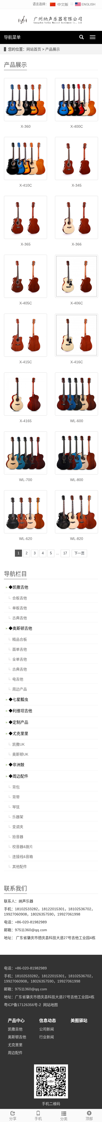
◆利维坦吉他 (20, 710)
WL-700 (25, 480)
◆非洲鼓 (16, 764)
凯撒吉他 (15, 1029)
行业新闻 (46, 1037)
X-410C (25, 185)
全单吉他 (19, 659)
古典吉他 (19, 618)
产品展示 (52, 49)
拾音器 (17, 837)
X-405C (25, 303)
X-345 (77, 185)
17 (65, 553)
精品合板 (19, 639)
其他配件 (19, 866)
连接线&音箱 (22, 857)
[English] (85, 4)
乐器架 (17, 817)
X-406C (76, 303)
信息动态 (47, 1020)
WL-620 (25, 539)
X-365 (26, 244)
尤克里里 (15, 1045)
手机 (38, 1119)
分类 (63, 1119)
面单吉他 (19, 649)
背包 (16, 787)
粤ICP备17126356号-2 (22, 1005)
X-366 (77, 244)
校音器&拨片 (22, 847)
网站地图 (50, 1005)
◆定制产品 (18, 722)
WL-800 (76, 480)
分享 (12, 1119)
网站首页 (33, 49)
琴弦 (16, 807)
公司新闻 (46, 1029)
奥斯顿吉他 (17, 1037)
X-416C (76, 362)
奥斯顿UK (20, 754)
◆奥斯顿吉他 (20, 628)
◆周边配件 (18, 776)
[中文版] (59, 4)
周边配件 (15, 1053)
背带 (16, 797)
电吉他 (17, 679)
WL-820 (76, 539)
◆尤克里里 (18, 733)
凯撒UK (18, 744)
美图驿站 (79, 1020)
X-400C (76, 126)
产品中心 (16, 1020)
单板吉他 (19, 608)
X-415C (25, 362)
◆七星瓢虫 (18, 699)
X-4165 (26, 421)
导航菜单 (12, 37)
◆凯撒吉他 (18, 587)
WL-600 (76, 421)
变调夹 (17, 827)
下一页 (79, 553)
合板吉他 (19, 598)
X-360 (26, 126)
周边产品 (19, 689)
